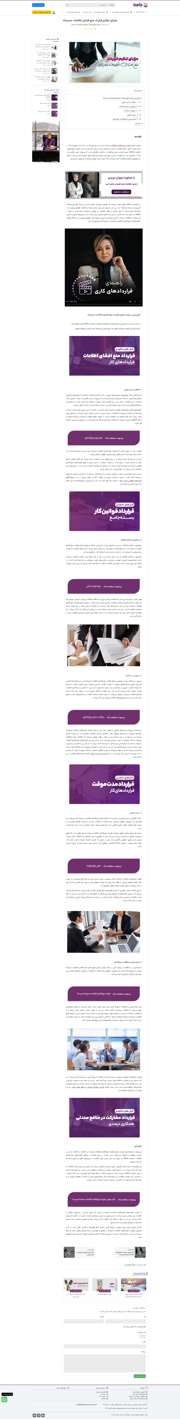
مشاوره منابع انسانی (99, 12)
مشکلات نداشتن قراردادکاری (93, 717)
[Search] (67, 5)
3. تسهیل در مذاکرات (131, 111)
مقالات (103, 1399)
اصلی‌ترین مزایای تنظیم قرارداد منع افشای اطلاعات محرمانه (121, 98)
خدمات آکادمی (140, 12)
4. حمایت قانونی (132, 115)
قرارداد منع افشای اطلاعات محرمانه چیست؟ (93, 993)
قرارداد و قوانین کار (130, 1265)
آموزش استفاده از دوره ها (40, 12)
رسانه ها (86, 12)
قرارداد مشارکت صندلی (95, 1087)
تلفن (144, 1342)
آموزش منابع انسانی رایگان (136, 1396)
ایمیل (102, 1317)
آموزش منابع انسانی (138, 1392)
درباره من (103, 1394)
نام (145, 1317)
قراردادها (138, 480)
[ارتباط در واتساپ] (4, 1399)
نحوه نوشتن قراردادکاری (94, 438)
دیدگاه (143, 1352)
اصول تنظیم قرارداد (93, 866)
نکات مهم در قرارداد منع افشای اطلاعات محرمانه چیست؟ (93, 1199)
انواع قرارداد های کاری (139, 1394)
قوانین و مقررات (100, 1392)
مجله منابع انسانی (72, 12)
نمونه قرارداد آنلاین (93, 586)
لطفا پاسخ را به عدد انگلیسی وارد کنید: (134, 1327)
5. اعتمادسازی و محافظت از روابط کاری (125, 119)
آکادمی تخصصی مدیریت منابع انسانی (105, 218)
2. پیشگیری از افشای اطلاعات (128, 106)
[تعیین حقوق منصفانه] (104, 1284)
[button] (67, 90)
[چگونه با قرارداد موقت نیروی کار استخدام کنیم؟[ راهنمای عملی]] (133, 1284)
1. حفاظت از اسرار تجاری (130, 102)
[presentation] (64, 1288)
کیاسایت (113, 1415)
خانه (107, 25)
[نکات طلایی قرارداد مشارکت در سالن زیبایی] (76, 1284)
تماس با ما (102, 1396)
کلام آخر (137, 123)
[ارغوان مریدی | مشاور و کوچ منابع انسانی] (140, 5)
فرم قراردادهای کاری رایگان (137, 1399)
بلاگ (103, 25)
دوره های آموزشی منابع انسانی (121, 12)
